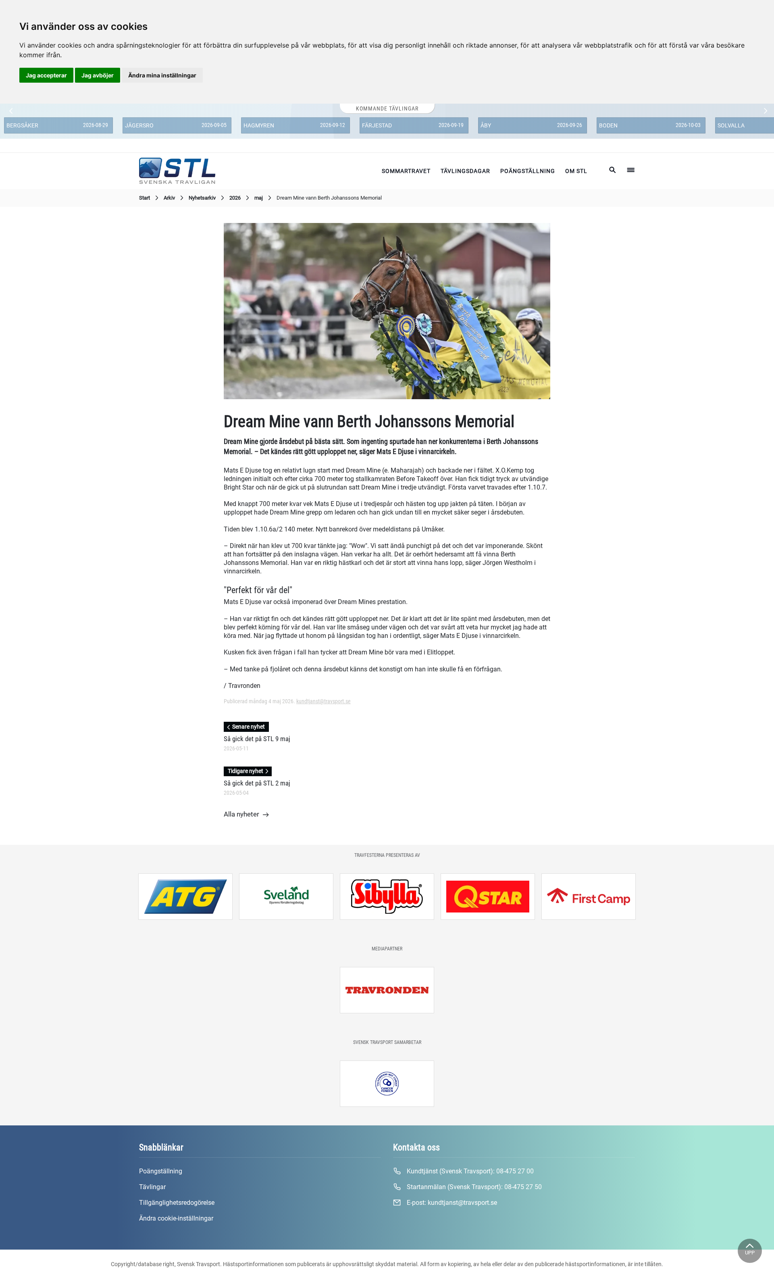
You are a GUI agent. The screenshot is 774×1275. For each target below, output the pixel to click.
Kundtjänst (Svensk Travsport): (469, 1171)
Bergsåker (22, 125)
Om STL (576, 171)
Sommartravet (406, 171)
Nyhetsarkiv (202, 198)
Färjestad (377, 125)
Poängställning (527, 171)
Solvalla (731, 125)
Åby (486, 125)
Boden (608, 125)
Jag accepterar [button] (46, 75)
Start (144, 198)
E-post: (451, 1202)
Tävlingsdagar (465, 171)
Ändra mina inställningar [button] (162, 75)
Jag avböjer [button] (97, 75)
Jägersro (139, 125)
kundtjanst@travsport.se (323, 701)
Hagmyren (258, 125)
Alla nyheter (241, 814)
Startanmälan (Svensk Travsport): (473, 1187)
